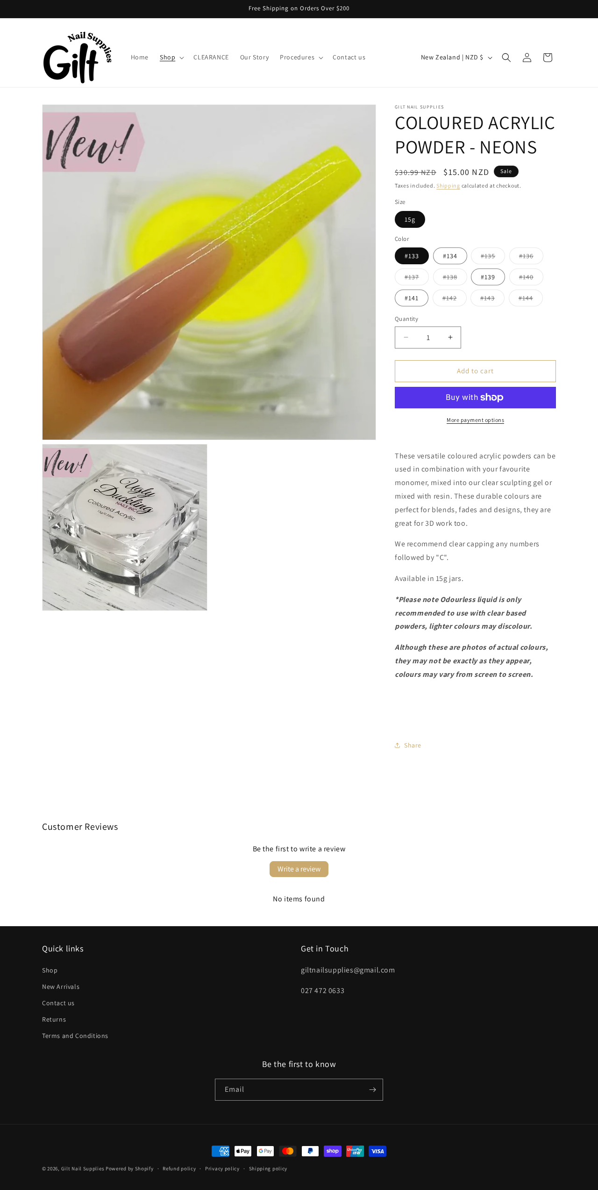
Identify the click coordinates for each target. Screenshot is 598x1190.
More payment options (475, 419)
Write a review (299, 869)
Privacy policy (222, 1168)
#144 (531, 299)
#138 (455, 278)
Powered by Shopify (130, 1168)
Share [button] (412, 745)
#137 (417, 278)
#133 (412, 256)
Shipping (448, 185)
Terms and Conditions (75, 1035)
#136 (531, 257)
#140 (531, 278)
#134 (450, 256)
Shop (49, 970)
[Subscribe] (372, 1090)
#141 (412, 298)
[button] (171, 57)
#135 (493, 257)
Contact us (58, 1003)
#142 (454, 299)
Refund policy (179, 1168)
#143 (492, 299)
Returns (54, 1019)
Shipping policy (268, 1168)
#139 (488, 277)
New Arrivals (60, 986)
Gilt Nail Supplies (83, 1168)
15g (410, 219)
